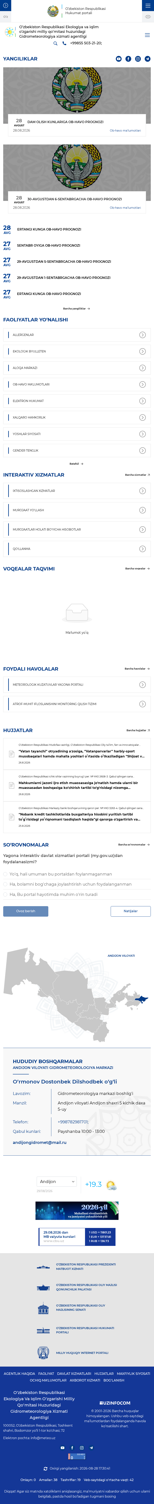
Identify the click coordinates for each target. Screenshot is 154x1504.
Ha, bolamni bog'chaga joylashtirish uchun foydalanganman (71, 884)
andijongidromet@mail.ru (40, 1142)
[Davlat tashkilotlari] (5, 5)
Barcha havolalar (135, 668)
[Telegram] (148, 59)
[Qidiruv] (55, 43)
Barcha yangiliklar (74, 308)
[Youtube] (119, 59)
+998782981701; (73, 1122)
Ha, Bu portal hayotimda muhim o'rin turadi (53, 894)
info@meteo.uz (43, 1438)
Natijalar (131, 911)
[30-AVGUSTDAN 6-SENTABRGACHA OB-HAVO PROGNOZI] (77, 172)
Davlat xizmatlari (74, 1374)
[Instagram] (138, 59)
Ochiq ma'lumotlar (48, 1380)
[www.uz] (77, 1456)
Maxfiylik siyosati (133, 1374)
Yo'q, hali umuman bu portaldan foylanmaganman (61, 874)
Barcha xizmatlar (135, 474)
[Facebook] (128, 59)
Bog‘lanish (113, 1380)
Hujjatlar (104, 1374)
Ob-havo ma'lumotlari (125, 130)
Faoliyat (46, 1374)
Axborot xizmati (85, 1380)
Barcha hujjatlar (136, 730)
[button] (148, 5)
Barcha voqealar (135, 568)
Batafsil (74, 463)
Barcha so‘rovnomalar (131, 844)
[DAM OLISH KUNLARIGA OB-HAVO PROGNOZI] (77, 95)
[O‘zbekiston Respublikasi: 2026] (77, 1211)
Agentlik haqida (19, 1374)
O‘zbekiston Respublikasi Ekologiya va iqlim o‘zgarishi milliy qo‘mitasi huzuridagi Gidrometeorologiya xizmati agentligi (39, 1405)
